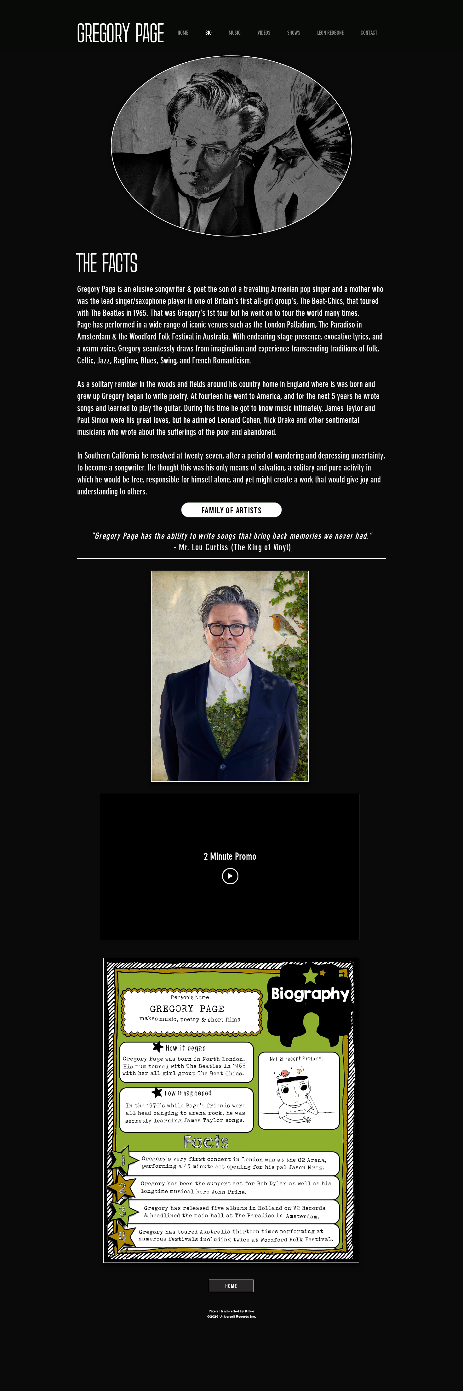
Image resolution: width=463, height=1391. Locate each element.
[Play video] (230, 876)
